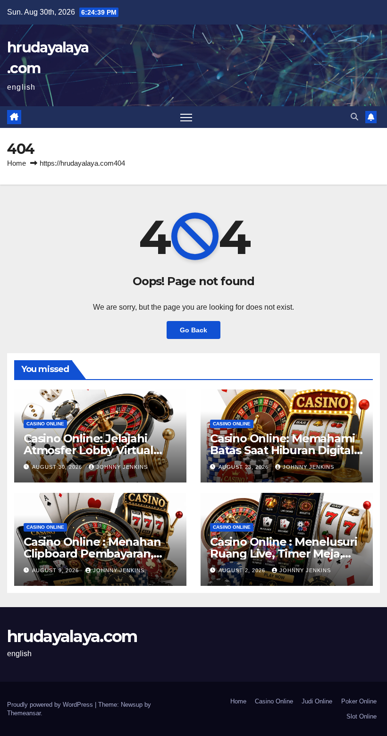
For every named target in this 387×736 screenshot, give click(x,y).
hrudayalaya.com (72, 636)
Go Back (193, 330)
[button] (354, 117)
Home (16, 163)
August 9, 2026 (56, 570)
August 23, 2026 (244, 467)
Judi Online (317, 701)
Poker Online (359, 701)
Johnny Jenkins (122, 467)
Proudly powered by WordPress (51, 704)
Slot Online (361, 716)
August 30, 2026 (58, 467)
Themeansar (24, 713)
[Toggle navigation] (186, 117)
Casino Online (45, 423)
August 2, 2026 (243, 570)
